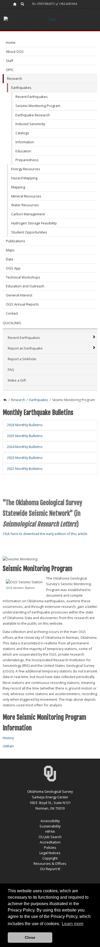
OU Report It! (50, 868)
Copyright (50, 858)
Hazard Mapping (24, 178)
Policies (50, 847)
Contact (12, 313)
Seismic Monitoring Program (37, 105)
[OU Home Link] (15, 4)
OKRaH (8, 746)
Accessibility (50, 820)
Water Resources (25, 205)
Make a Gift (17, 380)
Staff (9, 60)
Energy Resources (25, 169)
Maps (10, 250)
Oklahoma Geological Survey (5, 400)
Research (14, 78)
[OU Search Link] (23, 4)
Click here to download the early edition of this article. (45, 533)
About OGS (15, 51)
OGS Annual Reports (22, 304)
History (8, 737)
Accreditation (50, 842)
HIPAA (50, 831)
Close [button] (30, 937)
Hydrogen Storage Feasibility (34, 223)
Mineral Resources (26, 196)
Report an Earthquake (25, 348)
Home (10, 42)
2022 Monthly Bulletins (25, 468)
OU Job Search (50, 836)
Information (24, 142)
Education (23, 151)
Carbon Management (28, 214)
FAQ (11, 369)
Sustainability (50, 826)
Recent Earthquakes (31, 96)
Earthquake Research (32, 115)
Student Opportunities (29, 232)
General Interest (19, 295)
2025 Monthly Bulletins (25, 435)
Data (9, 259)
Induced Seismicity (30, 123)
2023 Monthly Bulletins (25, 457)
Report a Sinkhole (22, 358)
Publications (15, 241)
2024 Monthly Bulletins (25, 446)
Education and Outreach (25, 286)
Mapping (18, 187)
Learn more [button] (72, 923)
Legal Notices (50, 852)
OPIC (10, 69)
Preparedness (27, 159)
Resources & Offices (50, 863)
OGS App (13, 268)
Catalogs (22, 132)
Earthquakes (21, 87)
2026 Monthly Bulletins (25, 424)
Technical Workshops (23, 277)
